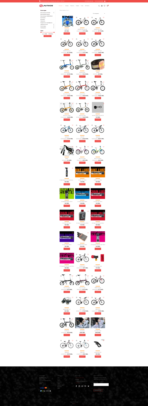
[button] (72, 17)
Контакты (87, 5)
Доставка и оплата (42, 377)
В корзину (66, 33)
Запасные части (44, 24)
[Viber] (85, 386)
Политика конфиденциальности (45, 380)
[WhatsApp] (82, 386)
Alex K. (74, 403)
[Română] (107, 1)
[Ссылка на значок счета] (104, 1)
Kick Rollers (42, 17)
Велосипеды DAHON (45, 14)
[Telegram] (88, 386)
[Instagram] (79, 386)
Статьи (58, 379)
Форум (40, 383)
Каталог (60, 5)
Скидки (66, 5)
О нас (82, 5)
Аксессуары (43, 26)
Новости (72, 5)
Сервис (77, 5)
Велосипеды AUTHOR (45, 12)
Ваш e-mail (96, 382)
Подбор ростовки (60, 385)
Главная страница (63, 10)
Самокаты (42, 21)
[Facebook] (76, 386)
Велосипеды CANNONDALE (46, 16)
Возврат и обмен (42, 379)
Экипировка (43, 27)
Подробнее (77, 382)
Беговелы (42, 19)
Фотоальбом (59, 386)
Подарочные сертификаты (46, 22)
